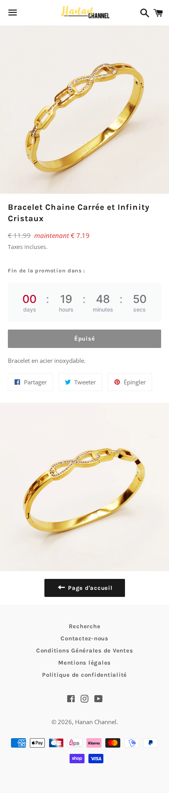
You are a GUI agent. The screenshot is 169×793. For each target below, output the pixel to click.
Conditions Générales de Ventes (84, 650)
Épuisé (84, 338)
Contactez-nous (84, 638)
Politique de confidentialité (84, 674)
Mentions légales (84, 662)
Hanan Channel (95, 722)
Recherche (85, 626)
